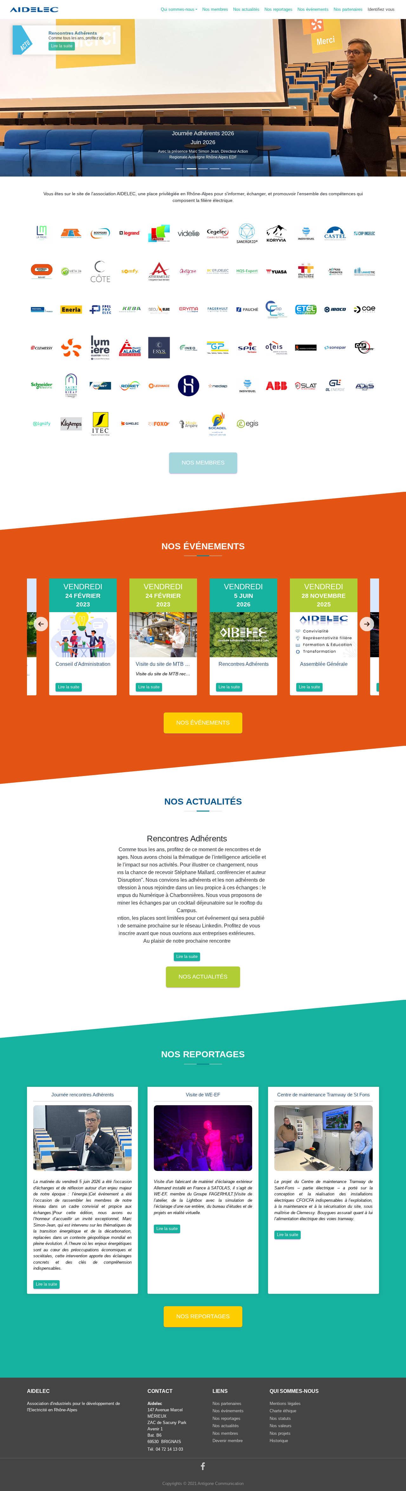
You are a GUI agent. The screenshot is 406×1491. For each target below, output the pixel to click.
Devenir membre (228, 1440)
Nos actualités (203, 976)
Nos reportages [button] (278, 9)
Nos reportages (203, 1316)
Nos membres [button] (215, 9)
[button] (30, 97)
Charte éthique (283, 1410)
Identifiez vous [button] (381, 9)
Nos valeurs (280, 1425)
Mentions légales (285, 1403)
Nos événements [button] (313, 9)
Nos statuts (280, 1418)
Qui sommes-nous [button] (177, 9)
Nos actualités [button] (246, 9)
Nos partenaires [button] (348, 9)
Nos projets (280, 1433)
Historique (279, 1440)
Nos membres (203, 462)
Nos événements (203, 722)
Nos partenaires (227, 1403)
